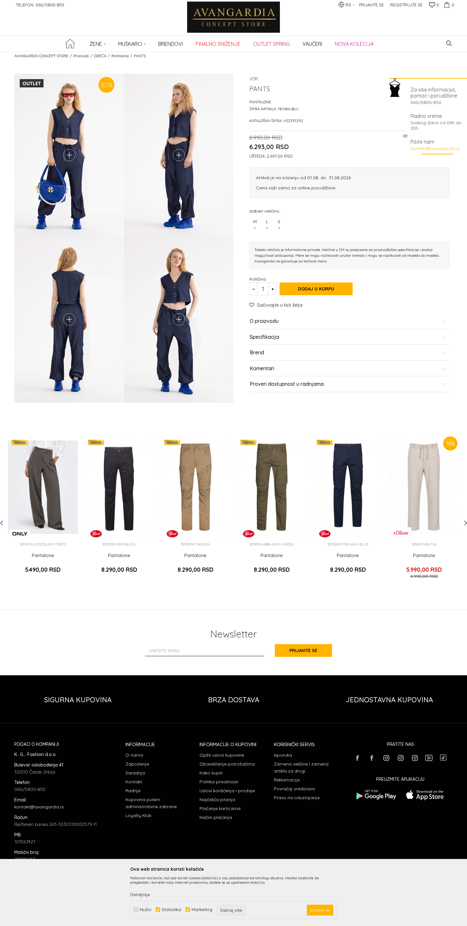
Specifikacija (264, 337)
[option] (43, 509)
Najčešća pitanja (217, 799)
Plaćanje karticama (220, 808)
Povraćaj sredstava (294, 789)
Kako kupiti (211, 773)
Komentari (262, 368)
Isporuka (283, 755)
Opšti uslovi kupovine (222, 755)
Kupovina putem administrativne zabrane (151, 803)
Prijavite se (303, 650)
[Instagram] (386, 758)
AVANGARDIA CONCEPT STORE (41, 55)
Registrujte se (406, 4)
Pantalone (120, 55)
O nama (134, 755)
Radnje (132, 790)
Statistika (171, 909)
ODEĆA (100, 55)
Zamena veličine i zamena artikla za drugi (301, 767)
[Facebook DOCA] (371, 758)
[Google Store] (376, 795)
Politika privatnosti (219, 782)
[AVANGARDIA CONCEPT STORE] (233, 21)
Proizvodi (81, 55)
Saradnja (135, 773)
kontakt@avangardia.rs (435, 148)
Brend (257, 353)
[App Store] (425, 795)
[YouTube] (429, 758)
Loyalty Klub (138, 815)
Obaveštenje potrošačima (227, 764)
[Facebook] (357, 758)
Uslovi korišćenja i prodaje (227, 790)
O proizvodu (264, 321)
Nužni (145, 909)
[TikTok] (443, 758)
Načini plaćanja (216, 817)
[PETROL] (96, 533)
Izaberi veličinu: (264, 211)
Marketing (202, 909)
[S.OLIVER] (401, 532)
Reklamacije (287, 780)
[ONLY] (20, 533)
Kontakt (133, 782)
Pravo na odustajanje (297, 797)
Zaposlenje (137, 764)
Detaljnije (140, 894)
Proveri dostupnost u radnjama (287, 384)
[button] (449, 43)
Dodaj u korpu (316, 289)
